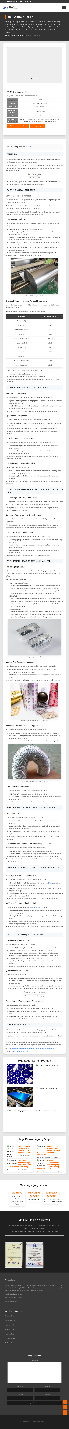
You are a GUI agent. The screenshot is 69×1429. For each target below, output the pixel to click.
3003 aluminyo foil (35, 907)
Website (20, 1394)
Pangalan (20, 1386)
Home (7, 35)
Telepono (47, 1394)
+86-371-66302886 (52, 1199)
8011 (49, 883)
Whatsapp (13, 126)
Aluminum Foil (22, 35)
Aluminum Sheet (10, 1329)
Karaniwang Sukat (11, 1338)
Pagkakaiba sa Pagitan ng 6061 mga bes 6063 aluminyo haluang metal (31, 1048)
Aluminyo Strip (9, 1334)
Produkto (13, 35)
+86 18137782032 (25, 1)
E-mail (25, 126)
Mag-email (47, 1386)
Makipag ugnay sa (37, 126)
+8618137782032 (56, 1202)
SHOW (30, 147)
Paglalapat (8, 1343)
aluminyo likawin (10, 1320)
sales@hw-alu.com (12, 1)
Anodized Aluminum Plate (20, 1051)
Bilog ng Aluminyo (10, 1316)
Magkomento (34, 1360)
